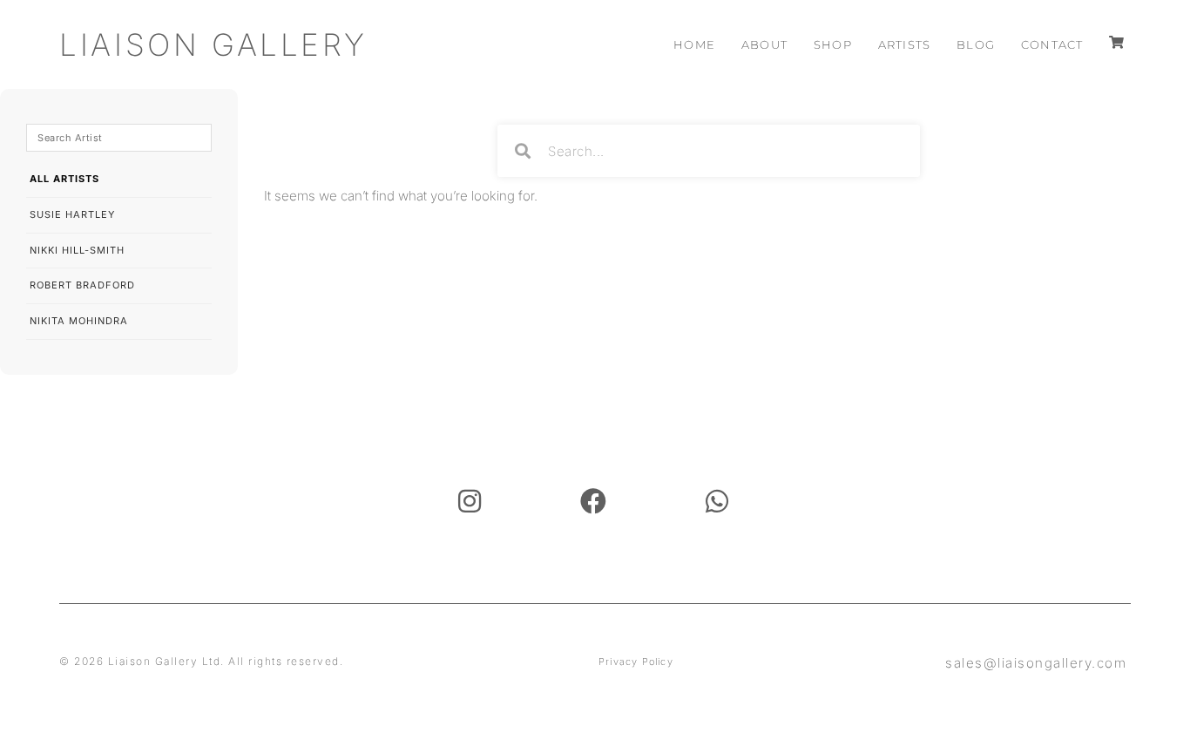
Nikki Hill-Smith (77, 250)
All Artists (64, 179)
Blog (976, 44)
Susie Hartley (72, 214)
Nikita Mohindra (79, 321)
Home (694, 44)
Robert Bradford (82, 285)
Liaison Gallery (213, 44)
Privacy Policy (635, 661)
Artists (904, 44)
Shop (833, 44)
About (764, 44)
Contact (1052, 44)
